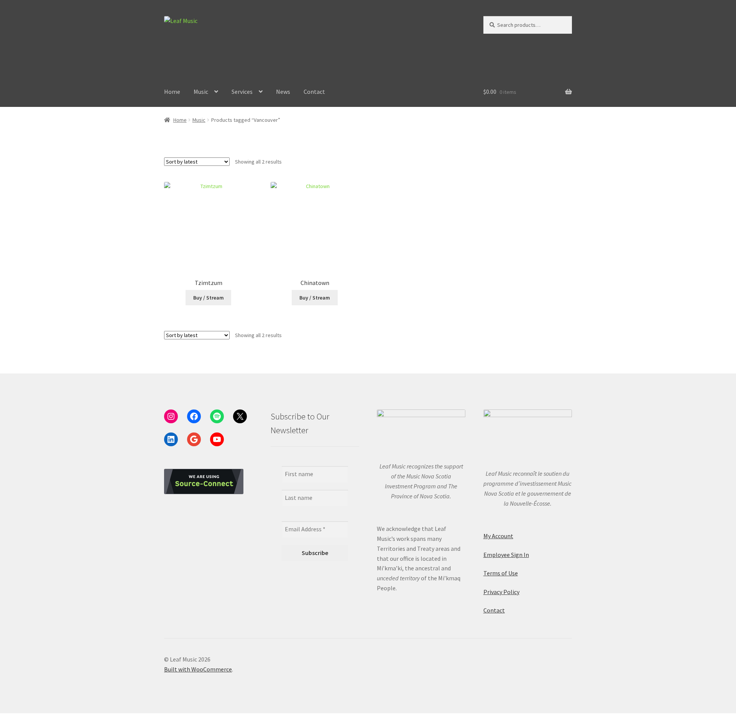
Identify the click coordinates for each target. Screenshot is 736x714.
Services (242, 91)
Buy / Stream (208, 297)
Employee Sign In (506, 554)
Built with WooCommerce (198, 669)
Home (172, 91)
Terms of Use (500, 573)
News (283, 91)
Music (201, 91)
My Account (498, 536)
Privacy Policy (501, 592)
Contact (314, 91)
